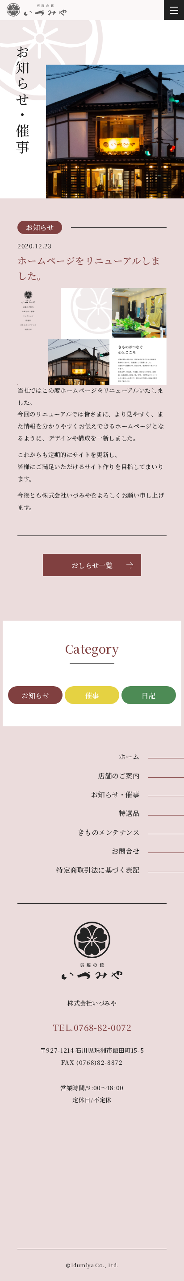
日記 (148, 695)
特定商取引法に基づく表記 (97, 869)
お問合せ (125, 851)
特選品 (129, 813)
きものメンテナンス (108, 832)
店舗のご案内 (118, 775)
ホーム (129, 756)
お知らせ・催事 (115, 794)
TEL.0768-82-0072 (92, 1027)
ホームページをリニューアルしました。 (88, 268)
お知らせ (35, 695)
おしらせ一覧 (92, 565)
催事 (92, 695)
